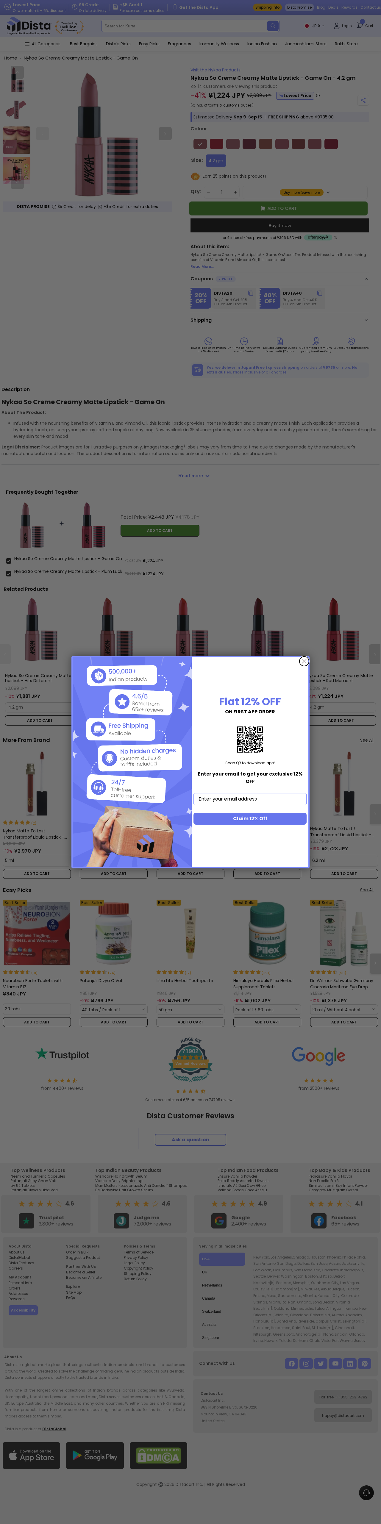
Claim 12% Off (250, 818)
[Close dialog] (304, 661)
